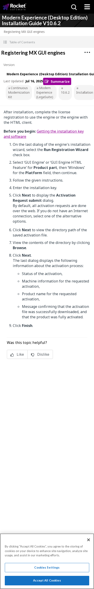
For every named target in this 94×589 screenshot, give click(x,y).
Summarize (60, 81)
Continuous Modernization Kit (19, 92)
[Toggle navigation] (87, 6)
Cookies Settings (47, 567)
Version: (9, 65)
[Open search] (73, 6)
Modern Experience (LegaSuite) (44, 92)
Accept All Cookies (47, 580)
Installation (84, 92)
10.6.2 (65, 92)
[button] (47, 42)
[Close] (89, 540)
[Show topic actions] (87, 52)
